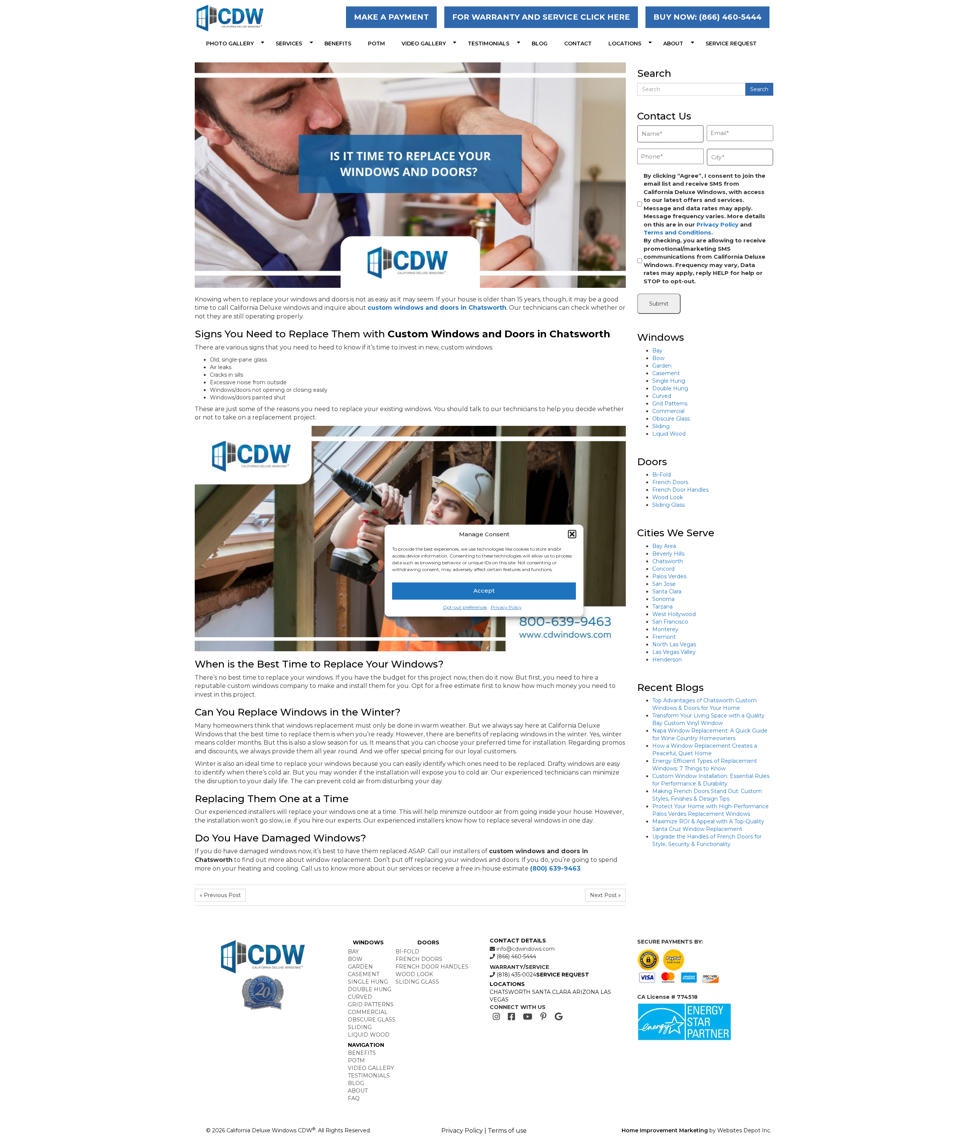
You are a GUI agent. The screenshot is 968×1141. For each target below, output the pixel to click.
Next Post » (605, 895)
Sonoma (663, 599)
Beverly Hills (668, 553)
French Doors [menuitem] (419, 959)
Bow (658, 358)
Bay (657, 350)
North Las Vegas (674, 644)
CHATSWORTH (510, 992)
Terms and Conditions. (678, 232)
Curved (661, 396)
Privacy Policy (506, 607)
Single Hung (668, 380)
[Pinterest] (543, 1017)
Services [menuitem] (289, 43)
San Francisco (670, 621)
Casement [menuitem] (363, 974)
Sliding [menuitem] (360, 1027)
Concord (663, 568)
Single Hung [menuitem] (368, 981)
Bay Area (664, 546)
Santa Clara (666, 591)
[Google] (559, 1017)
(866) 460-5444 (515, 956)
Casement (666, 373)
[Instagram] (496, 1017)
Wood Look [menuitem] (414, 974)
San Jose (664, 584)
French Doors (670, 482)
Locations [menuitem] (624, 43)
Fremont (664, 636)
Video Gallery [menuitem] (424, 43)
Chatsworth (667, 561)
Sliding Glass (668, 504)
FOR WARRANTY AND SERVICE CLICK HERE (541, 17)
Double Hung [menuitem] (369, 989)
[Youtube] (527, 1017)
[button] (572, 534)
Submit (659, 303)
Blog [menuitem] (540, 43)
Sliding (661, 426)
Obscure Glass (671, 418)
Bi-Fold (661, 474)
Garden (662, 365)
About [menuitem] (673, 43)
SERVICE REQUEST (562, 974)
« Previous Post (220, 895)
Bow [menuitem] (355, 959)
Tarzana (662, 606)
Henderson (667, 659)
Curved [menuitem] (360, 997)
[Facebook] (511, 1017)
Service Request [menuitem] (731, 43)
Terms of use (507, 1130)
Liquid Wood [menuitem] (368, 1034)
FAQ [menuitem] (354, 1098)
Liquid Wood (669, 433)
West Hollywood (674, 614)
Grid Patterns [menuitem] (371, 1004)
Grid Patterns (669, 403)
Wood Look (667, 497)
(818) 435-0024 (515, 974)
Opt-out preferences (465, 607)
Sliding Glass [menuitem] (417, 981)
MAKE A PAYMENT (391, 17)
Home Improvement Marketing (665, 1130)
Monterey (665, 629)
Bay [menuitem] (353, 951)
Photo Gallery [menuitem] (230, 43)
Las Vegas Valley (674, 652)
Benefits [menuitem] (337, 43)
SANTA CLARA (551, 992)
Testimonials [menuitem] (488, 43)
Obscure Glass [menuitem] (372, 1019)
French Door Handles (680, 489)
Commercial (668, 411)
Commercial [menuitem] (368, 1012)
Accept (484, 591)
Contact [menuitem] (578, 43)
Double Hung (670, 388)
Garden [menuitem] (360, 966)
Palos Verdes (669, 576)
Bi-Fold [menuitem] (407, 951)
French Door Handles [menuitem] (432, 966)
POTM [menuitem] (376, 43)
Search (759, 89)
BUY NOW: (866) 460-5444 (707, 17)
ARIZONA (585, 992)
